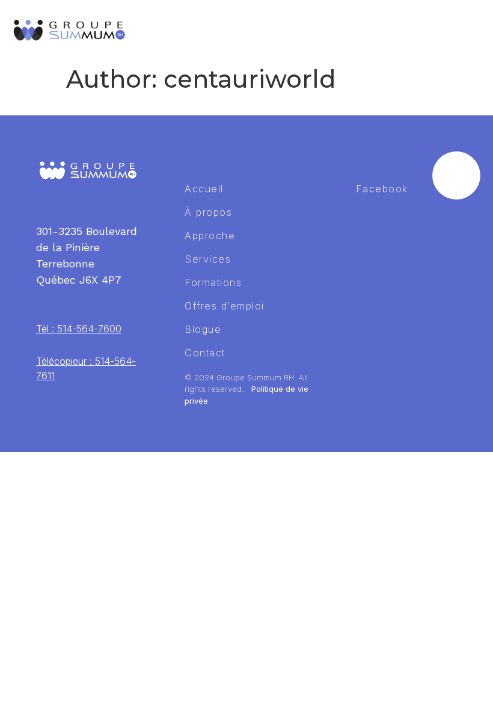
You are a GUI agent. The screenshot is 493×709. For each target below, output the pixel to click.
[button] (472, 30)
